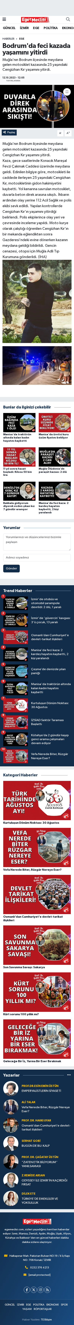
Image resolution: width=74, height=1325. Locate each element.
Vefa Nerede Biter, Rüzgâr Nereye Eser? (46, 1109)
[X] (34, 1290)
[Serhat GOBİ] (10, 1143)
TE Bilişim (46, 1319)
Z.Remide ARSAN (33, 1175)
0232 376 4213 (39, 1267)
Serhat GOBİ (31, 1141)
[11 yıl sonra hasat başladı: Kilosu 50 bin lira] (19, 456)
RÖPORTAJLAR (43, 1309)
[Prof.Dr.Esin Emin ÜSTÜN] (10, 1088)
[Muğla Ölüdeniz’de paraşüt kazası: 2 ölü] (55, 456)
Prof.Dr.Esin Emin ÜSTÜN (40, 1086)
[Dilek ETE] (10, 1198)
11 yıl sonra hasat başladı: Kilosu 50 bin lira (17, 472)
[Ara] (68, 19)
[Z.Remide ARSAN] (10, 1180)
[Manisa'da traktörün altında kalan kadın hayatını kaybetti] (19, 422)
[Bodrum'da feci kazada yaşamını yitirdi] (37, 106)
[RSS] (47, 1290)
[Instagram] (40, 1290)
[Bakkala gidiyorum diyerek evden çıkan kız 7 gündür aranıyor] (19, 491)
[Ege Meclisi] (35, 19)
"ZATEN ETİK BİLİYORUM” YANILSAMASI (39, 1164)
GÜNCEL (9, 28)
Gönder (11, 568)
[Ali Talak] (10, 1106)
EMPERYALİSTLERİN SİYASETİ (41, 1091)
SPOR (64, 1304)
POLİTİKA (50, 28)
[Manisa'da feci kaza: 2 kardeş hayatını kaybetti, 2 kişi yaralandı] (55, 491)
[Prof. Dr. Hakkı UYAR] (10, 1125)
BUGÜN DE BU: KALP (36, 1145)
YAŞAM (27, 1309)
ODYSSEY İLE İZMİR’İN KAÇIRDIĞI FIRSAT (44, 1182)
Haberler (8, 39)
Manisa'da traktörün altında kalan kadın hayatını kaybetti (17, 437)
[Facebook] (27, 1290)
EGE (36, 28)
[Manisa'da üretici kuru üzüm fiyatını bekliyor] (55, 422)
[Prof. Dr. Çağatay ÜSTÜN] (10, 1161)
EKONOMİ (52, 1304)
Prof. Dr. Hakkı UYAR (36, 1120)
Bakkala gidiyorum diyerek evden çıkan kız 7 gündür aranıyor (19, 506)
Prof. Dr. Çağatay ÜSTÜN (40, 1157)
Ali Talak (28, 1102)
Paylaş (11, 132)
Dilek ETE (28, 1193)
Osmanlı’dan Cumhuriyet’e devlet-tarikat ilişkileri (46, 1127)
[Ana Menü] (4, 19)
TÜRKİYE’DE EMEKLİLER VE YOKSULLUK (40, 1200)
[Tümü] (69, 1075)
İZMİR (24, 28)
